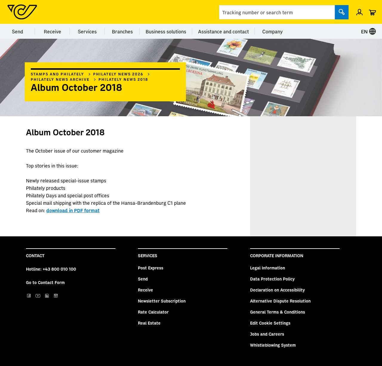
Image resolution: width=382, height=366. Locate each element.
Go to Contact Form (45, 282)
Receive (52, 31)
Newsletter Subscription (162, 301)
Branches (122, 31)
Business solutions (166, 31)
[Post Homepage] (22, 12)
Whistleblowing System (273, 345)
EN (365, 31)
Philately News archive (60, 79)
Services (87, 31)
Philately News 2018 (123, 79)
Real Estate (149, 323)
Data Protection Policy (272, 279)
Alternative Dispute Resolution (280, 301)
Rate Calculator (153, 312)
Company (272, 31)
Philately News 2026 (118, 74)
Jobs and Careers (267, 334)
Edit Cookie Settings (270, 323)
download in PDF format (72, 210)
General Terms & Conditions (277, 312)
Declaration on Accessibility (277, 290)
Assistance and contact (223, 31)
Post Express (150, 268)
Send (17, 31)
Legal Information (267, 268)
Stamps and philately (57, 74)
